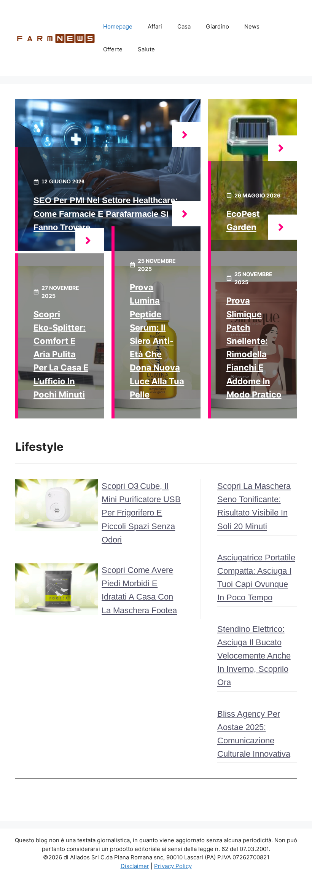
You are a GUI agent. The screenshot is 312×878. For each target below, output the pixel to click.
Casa (184, 26)
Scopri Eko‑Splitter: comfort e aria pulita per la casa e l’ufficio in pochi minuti (60, 354)
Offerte (113, 49)
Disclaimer (135, 866)
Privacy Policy (173, 866)
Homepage (117, 26)
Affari (155, 26)
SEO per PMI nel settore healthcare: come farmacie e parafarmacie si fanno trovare (105, 214)
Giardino (217, 26)
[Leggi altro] (186, 135)
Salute (146, 49)
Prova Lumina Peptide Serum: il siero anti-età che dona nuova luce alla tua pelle (157, 340)
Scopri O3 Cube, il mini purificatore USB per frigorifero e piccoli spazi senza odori (141, 512)
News (251, 26)
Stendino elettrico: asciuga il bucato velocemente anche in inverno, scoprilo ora (254, 655)
